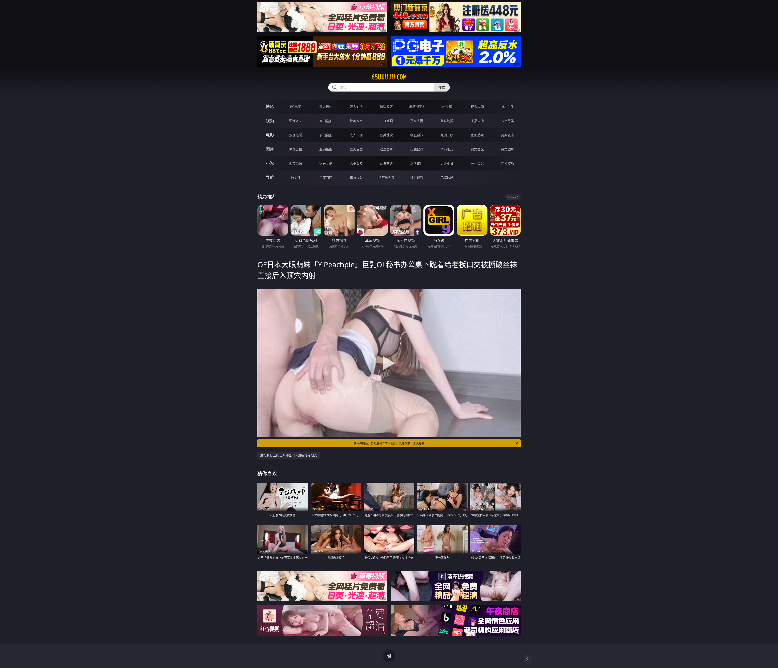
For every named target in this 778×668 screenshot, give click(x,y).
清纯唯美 (446, 149)
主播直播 (477, 121)
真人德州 (325, 106)
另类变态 (507, 135)
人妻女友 (356, 163)
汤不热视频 (386, 177)
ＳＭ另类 (507, 121)
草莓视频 (356, 177)
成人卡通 (356, 135)
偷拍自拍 (325, 135)
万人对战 (356, 106)
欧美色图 (356, 149)
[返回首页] (527, 659)
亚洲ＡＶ (295, 121)
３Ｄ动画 (386, 121)
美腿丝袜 (416, 149)
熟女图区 (477, 149)
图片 (270, 149)
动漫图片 (386, 149)
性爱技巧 (507, 163)
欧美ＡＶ (356, 121)
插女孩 (295, 177)
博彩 (270, 106)
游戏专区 (386, 106)
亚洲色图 (325, 149)
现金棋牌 (477, 106)
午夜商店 (325, 177)
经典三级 (446, 135)
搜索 (441, 87)
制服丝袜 (416, 135)
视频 (270, 121)
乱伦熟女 (477, 135)
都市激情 (295, 163)
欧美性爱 (386, 135)
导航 (270, 177)
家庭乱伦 (325, 163)
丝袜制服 (446, 121)
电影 (270, 135)
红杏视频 (416, 177)
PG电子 (295, 106)
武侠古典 (386, 163)
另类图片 (507, 149)
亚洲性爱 (295, 135)
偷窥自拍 (295, 149)
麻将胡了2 (416, 106)
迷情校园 (416, 163)
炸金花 (447, 106)
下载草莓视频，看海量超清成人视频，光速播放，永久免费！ (389, 443)
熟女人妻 (416, 121)
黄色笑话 (477, 163)
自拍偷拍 (325, 121)
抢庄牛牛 (507, 106)
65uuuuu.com (389, 77)
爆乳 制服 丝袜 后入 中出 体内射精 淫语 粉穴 (288, 455)
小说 (270, 163)
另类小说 (446, 163)
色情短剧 (446, 177)
